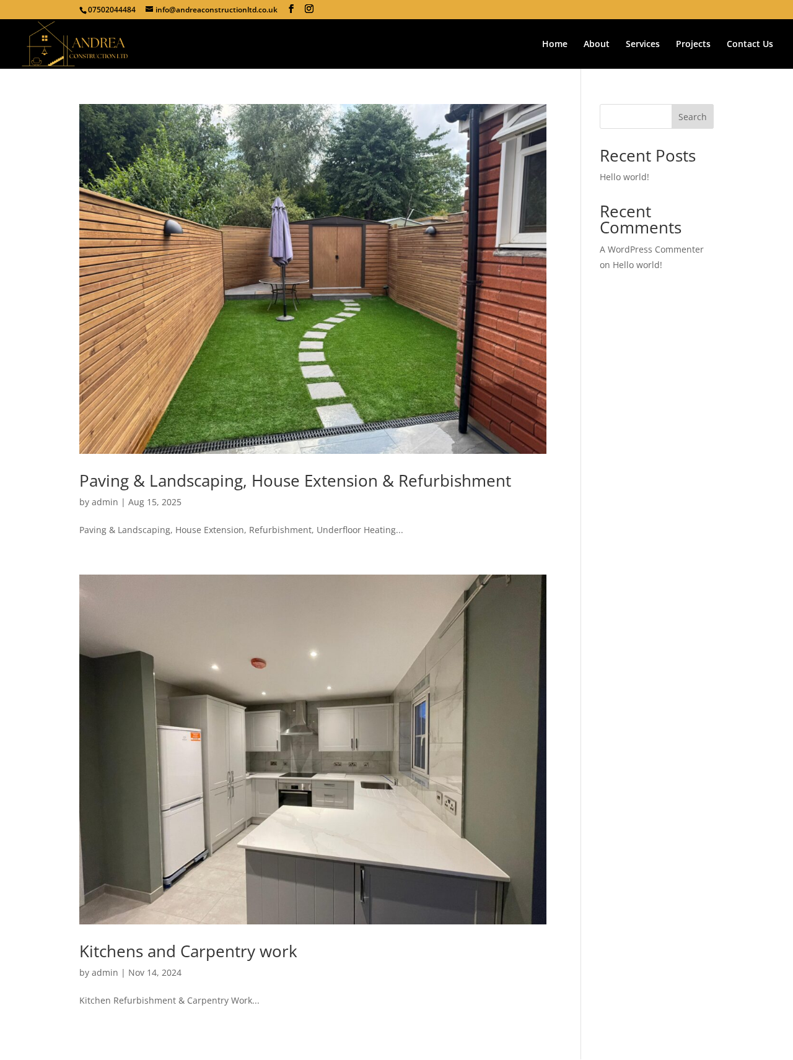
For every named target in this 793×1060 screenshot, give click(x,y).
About (597, 45)
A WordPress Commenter (652, 249)
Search (692, 117)
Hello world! (624, 177)
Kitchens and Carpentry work (188, 951)
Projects (693, 45)
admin (105, 502)
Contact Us (750, 45)
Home (554, 45)
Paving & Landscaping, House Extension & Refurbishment (295, 480)
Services (643, 45)
